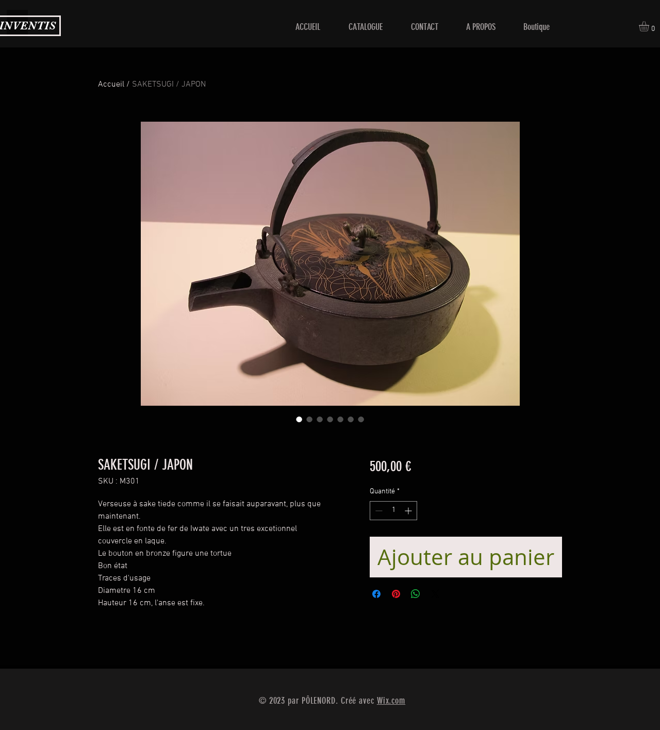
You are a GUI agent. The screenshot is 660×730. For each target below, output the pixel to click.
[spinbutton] (393, 511)
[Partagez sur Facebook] (376, 594)
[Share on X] (435, 594)
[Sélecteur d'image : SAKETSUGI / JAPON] (299, 419)
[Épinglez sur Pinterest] (396, 594)
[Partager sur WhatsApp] (415, 594)
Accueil (111, 84)
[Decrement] (377, 511)
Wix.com (391, 700)
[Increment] (409, 511)
